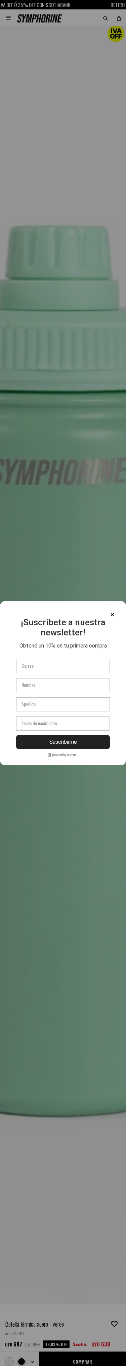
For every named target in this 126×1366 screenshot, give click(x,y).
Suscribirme (63, 742)
